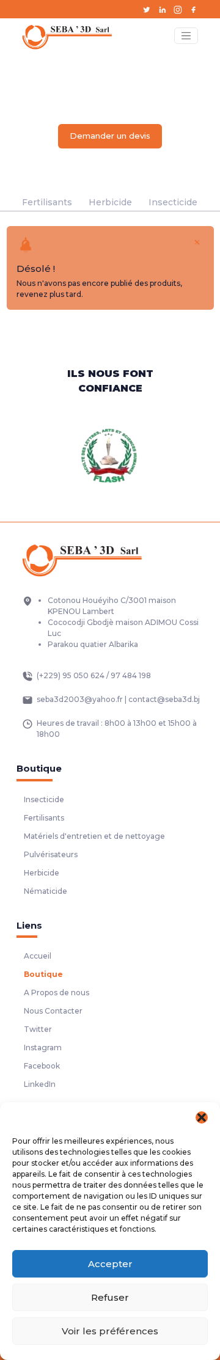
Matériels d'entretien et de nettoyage (94, 836)
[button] (202, 1117)
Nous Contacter (53, 1010)
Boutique (43, 974)
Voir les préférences (110, 1331)
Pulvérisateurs (51, 854)
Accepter (110, 1264)
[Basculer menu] (186, 35)
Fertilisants (47, 202)
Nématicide (45, 891)
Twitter (38, 1029)
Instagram (43, 1047)
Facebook (42, 1065)
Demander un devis (110, 136)
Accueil (37, 955)
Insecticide (172, 202)
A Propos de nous (56, 992)
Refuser (110, 1297)
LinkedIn (40, 1084)
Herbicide (110, 202)
